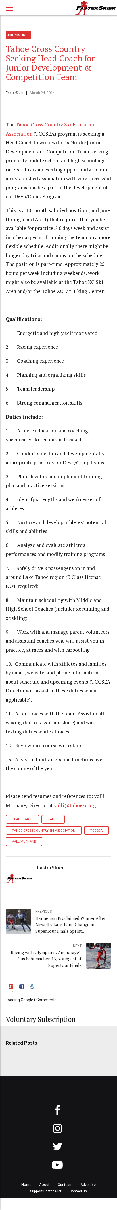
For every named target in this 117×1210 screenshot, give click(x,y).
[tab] (11, 987)
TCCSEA (96, 830)
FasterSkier (15, 93)
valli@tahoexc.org (75, 805)
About (44, 1184)
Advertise (88, 1184)
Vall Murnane (24, 842)
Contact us (78, 1191)
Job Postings (18, 35)
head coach (22, 819)
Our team (65, 1184)
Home (26, 1184)
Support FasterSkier (45, 1191)
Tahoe (53, 819)
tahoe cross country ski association (43, 830)
